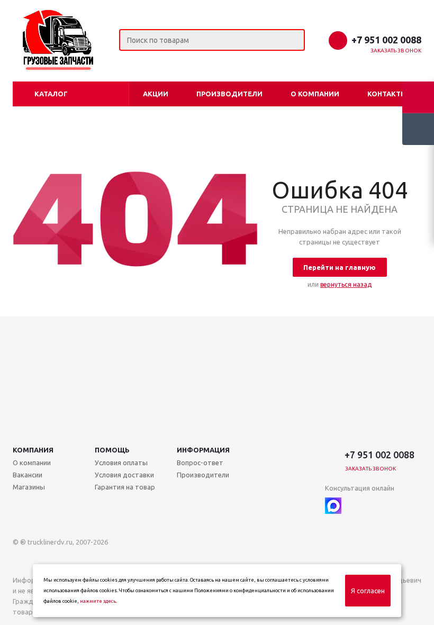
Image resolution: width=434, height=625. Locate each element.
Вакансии (27, 474)
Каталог (51, 93)
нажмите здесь (98, 601)
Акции (155, 93)
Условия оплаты (121, 462)
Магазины (29, 487)
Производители (229, 93)
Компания (33, 450)
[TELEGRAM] (355, 505)
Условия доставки (124, 474)
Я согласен (368, 590)
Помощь (112, 450)
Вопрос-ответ (200, 462)
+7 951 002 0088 (386, 39)
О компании (315, 93)
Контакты (387, 93)
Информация (203, 450)
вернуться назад (346, 284)
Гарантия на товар (125, 487)
